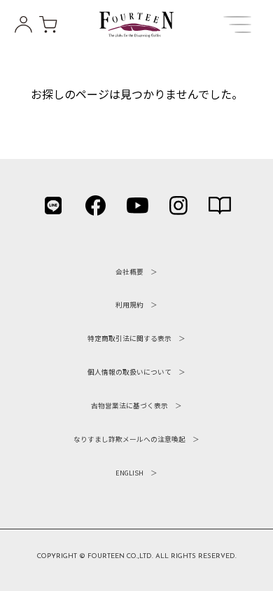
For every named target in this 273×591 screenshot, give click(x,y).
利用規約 (129, 305)
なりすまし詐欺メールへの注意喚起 (130, 439)
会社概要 (129, 272)
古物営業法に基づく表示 (129, 405)
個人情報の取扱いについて (130, 372)
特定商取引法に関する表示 (130, 338)
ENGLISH (129, 473)
